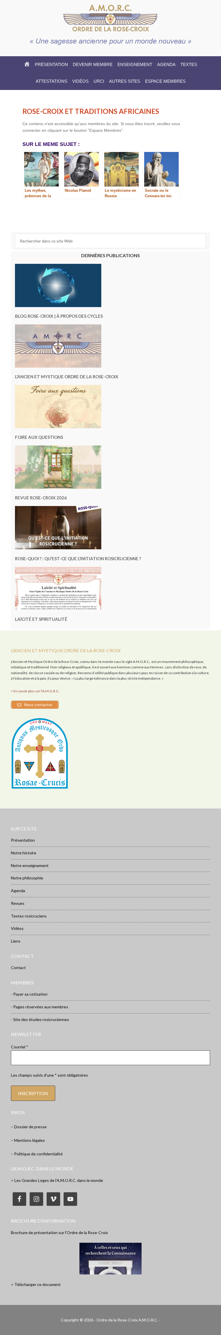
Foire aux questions (39, 437)
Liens (15, 941)
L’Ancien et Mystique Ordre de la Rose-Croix (66, 376)
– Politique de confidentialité (37, 1153)
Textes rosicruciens (29, 915)
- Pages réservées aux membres (39, 1006)
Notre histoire (23, 852)
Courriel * (19, 1046)
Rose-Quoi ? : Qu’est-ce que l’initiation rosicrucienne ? (78, 558)
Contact (18, 967)
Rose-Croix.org (110, 17)
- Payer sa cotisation (29, 994)
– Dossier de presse (29, 1126)
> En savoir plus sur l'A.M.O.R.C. (35, 691)
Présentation (23, 840)
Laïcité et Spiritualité (41, 619)
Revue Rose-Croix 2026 (41, 497)
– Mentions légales (28, 1140)
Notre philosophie (27, 877)
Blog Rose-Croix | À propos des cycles (59, 316)
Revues (17, 903)
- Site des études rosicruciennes (40, 1019)
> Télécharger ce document (36, 1284)
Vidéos (17, 928)
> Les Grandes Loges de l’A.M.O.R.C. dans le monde (57, 1180)
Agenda (18, 890)
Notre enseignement (30, 865)
